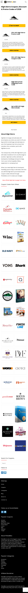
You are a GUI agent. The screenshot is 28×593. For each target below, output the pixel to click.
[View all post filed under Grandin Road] (7, 397)
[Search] (25, 2)
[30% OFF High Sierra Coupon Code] (6, 59)
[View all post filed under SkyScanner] (7, 194)
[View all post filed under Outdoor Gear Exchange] (7, 296)
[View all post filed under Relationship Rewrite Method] (20, 296)
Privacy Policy (8, 587)
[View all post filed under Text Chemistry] (20, 431)
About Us (3, 496)
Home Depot (4, 524)
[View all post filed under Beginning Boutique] (7, 414)
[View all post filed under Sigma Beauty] (20, 194)
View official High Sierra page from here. (14, 180)
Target (3, 530)
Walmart (3, 529)
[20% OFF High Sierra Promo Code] (6, 35)
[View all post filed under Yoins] (7, 265)
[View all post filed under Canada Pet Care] (7, 208)
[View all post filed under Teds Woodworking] (7, 312)
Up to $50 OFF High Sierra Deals (17, 107)
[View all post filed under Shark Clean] (20, 265)
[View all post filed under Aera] (20, 368)
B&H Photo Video (5, 523)
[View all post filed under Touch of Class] (7, 325)
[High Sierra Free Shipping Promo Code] (6, 84)
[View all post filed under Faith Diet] (20, 237)
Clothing (3, 562)
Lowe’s (2, 526)
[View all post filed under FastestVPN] (20, 445)
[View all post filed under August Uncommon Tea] (7, 431)
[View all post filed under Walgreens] (7, 445)
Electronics (4, 564)
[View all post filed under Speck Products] (20, 208)
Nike (2, 527)
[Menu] (2, 2)
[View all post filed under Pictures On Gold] (20, 251)
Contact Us (4, 500)
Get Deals (14, 122)
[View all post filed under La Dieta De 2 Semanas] (20, 223)
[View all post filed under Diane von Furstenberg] (20, 354)
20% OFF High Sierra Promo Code (18, 33)
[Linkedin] (5, 472)
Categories (4, 490)
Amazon (3, 520)
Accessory (3, 559)
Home (2, 484)
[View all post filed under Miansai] (20, 340)
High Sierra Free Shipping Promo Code (16, 83)
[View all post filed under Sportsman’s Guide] (20, 382)
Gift (2, 567)
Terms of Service (18, 587)
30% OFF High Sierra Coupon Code (18, 58)
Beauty (3, 561)
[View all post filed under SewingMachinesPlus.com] (7, 279)
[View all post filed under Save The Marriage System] (20, 312)
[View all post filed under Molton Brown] (20, 397)
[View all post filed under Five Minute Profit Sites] (20, 414)
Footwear (3, 565)
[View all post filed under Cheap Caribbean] (7, 223)
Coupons (3, 487)
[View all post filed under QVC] (20, 279)
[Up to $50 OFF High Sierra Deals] (6, 108)
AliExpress (3, 521)
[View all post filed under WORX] (7, 368)
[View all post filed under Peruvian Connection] (7, 340)
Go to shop (14, 26)
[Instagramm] (2, 472)
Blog (2, 493)
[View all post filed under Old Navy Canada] (7, 251)
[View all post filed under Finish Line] (20, 325)
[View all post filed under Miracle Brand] (7, 382)
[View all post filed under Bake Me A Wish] (7, 354)
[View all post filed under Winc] (7, 237)
